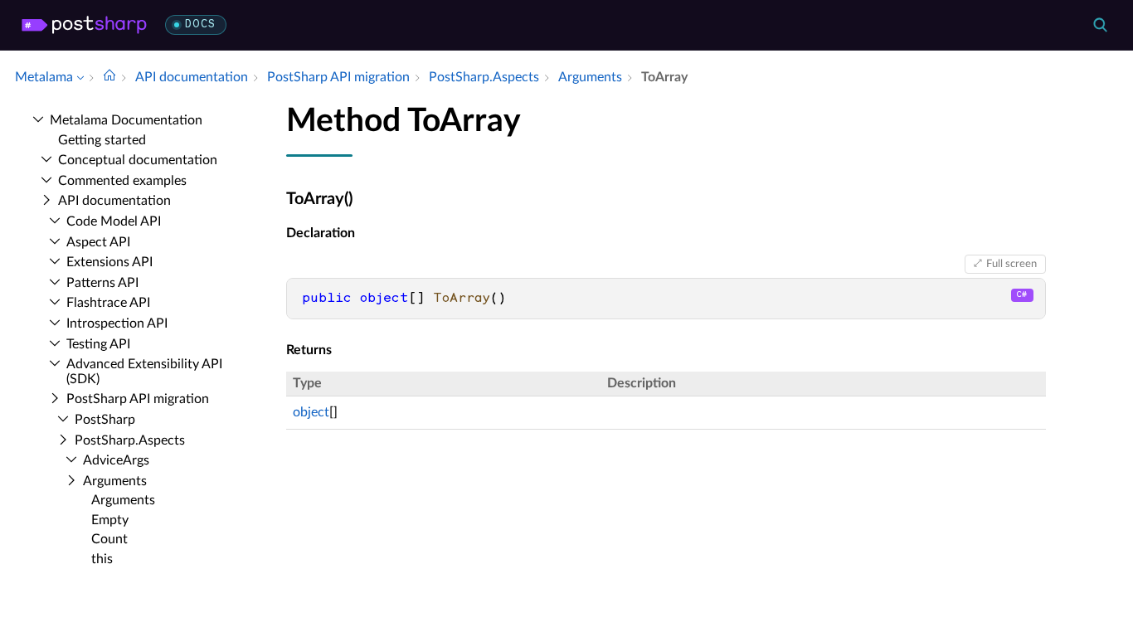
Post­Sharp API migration (137, 399)
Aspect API (98, 242)
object (311, 412)
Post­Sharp (105, 419)
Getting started (102, 140)
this (102, 559)
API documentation (114, 200)
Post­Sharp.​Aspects (130, 440)
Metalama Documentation (126, 120)
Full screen (1011, 264)
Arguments (115, 481)
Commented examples (122, 180)
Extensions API (109, 262)
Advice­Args (116, 460)
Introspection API (117, 323)
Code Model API (113, 221)
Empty (110, 520)
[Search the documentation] (1099, 24)
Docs (200, 24)
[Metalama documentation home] (109, 77)
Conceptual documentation (137, 160)
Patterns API (102, 282)
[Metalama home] (84, 25)
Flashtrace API (108, 302)
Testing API (98, 344)
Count (109, 539)
